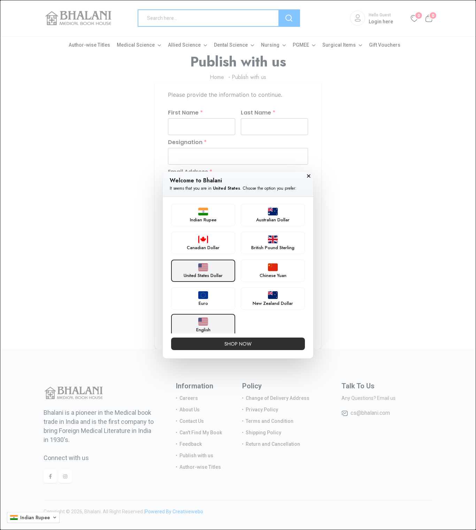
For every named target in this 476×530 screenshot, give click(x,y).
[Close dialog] (308, 176)
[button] (33, 517)
